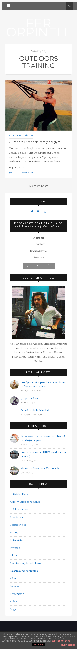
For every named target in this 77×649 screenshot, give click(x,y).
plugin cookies (68, 645)
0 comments (26, 172)
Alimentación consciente (25, 502)
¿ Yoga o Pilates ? (31, 398)
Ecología (15, 532)
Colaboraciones (19, 509)
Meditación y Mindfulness (25, 563)
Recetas (14, 586)
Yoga (13, 609)
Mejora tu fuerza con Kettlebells (40, 468)
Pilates (14, 578)
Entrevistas (17, 540)
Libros (14, 555)
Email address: (38, 251)
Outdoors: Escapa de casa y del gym (34, 142)
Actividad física (21, 135)
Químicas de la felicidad (35, 410)
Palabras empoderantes (24, 571)
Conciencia (16, 517)
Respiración (17, 594)
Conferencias (18, 525)
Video (13, 601)
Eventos (15, 548)
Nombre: (38, 238)
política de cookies (61, 641)
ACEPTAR (38, 644)
